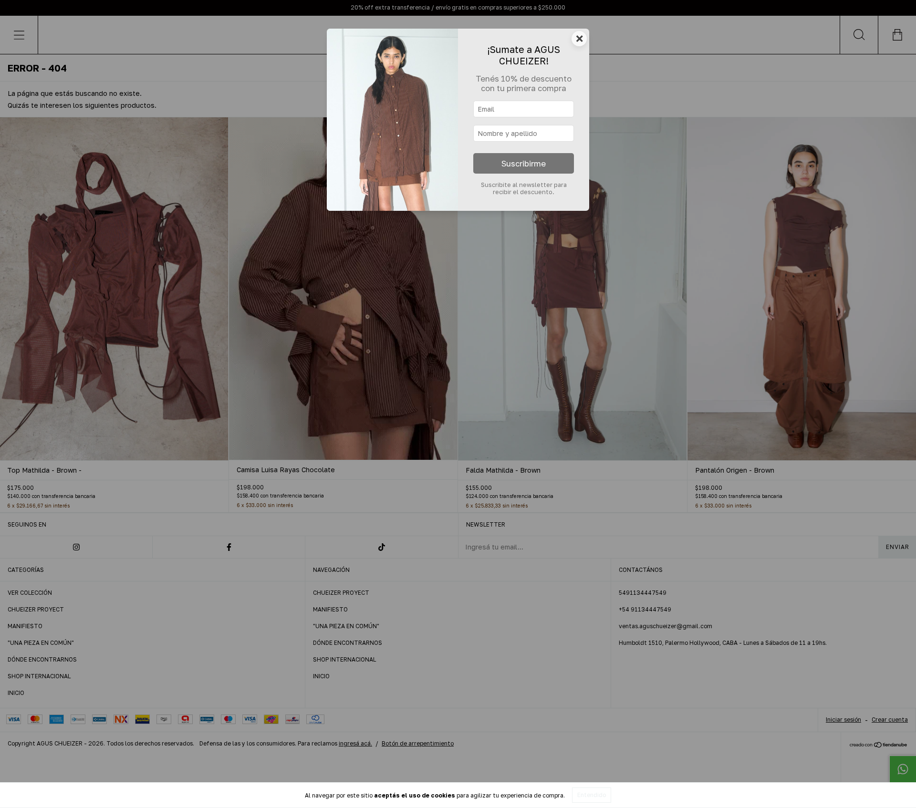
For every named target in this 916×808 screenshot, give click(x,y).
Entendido (591, 794)
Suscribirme (523, 163)
